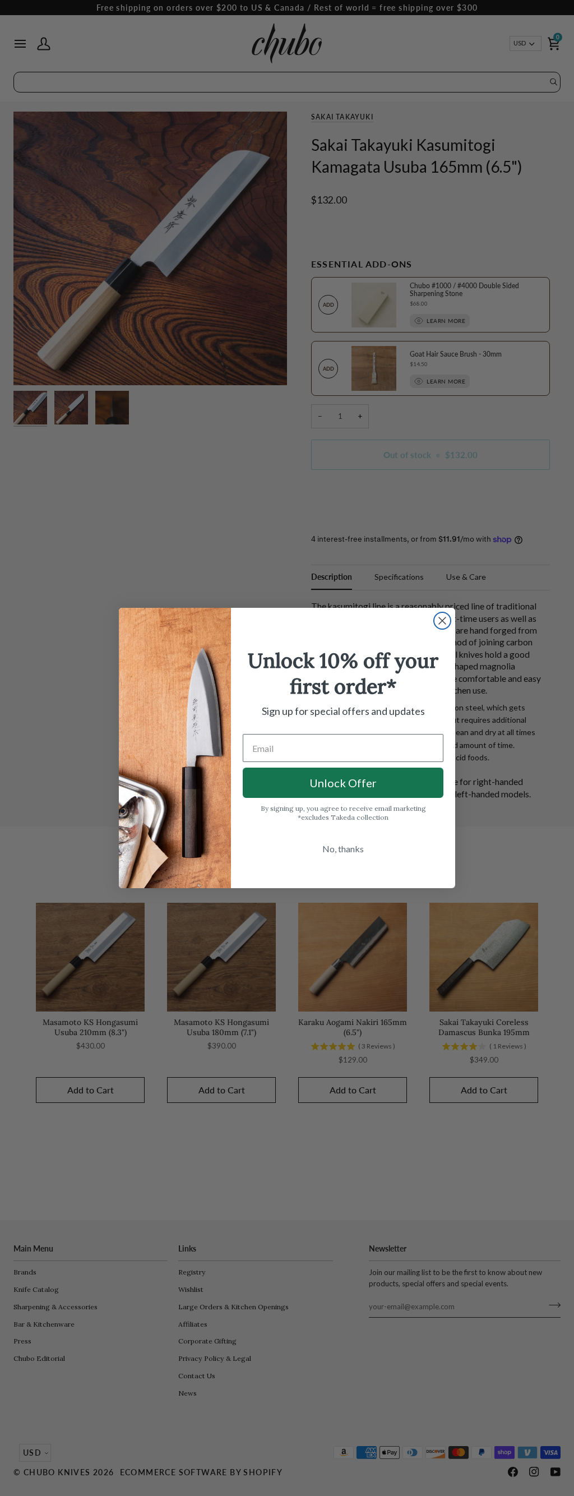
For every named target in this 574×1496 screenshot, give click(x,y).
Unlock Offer (343, 782)
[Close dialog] (442, 620)
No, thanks (343, 848)
